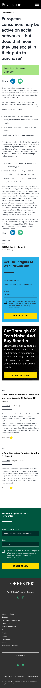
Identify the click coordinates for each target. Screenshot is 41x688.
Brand (4, 642)
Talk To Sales (20, 656)
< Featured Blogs (8, 12)
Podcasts (5, 636)
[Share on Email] (20, 81)
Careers (4, 630)
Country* (6, 291)
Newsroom (5, 617)
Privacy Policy (19, 676)
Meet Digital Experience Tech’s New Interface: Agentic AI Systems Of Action (20, 398)
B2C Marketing (7, 247)
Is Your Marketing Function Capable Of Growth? (20, 454)
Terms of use (7, 676)
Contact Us (6, 623)
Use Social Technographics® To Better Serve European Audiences (17, 226)
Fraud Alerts (6, 639)
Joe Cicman (6, 406)
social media (6, 250)
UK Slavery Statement (10, 646)
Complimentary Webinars (11, 620)
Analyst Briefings (8, 614)
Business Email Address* (12, 281)
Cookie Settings (33, 676)
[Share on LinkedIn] (12, 81)
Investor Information (9, 626)
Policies (4, 633)
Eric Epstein (6, 461)
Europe (20, 247)
